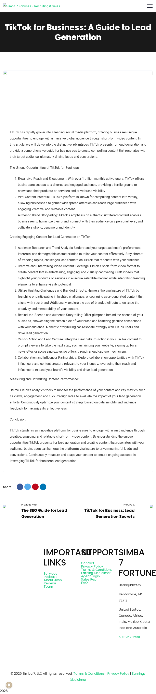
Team (48, 586)
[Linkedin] (54, 663)
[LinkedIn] (43, 487)
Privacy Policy (92, 566)
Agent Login (90, 576)
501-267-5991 (129, 637)
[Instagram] (32, 663)
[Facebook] (20, 487)
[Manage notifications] (9, 685)
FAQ (84, 582)
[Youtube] (43, 663)
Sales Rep (88, 579)
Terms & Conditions (96, 569)
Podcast (50, 576)
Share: (7, 487)
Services (50, 573)
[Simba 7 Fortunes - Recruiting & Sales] (31, 6)
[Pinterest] (35, 487)
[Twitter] (27, 487)
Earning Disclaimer (96, 573)
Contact (87, 563)
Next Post (129, 504)
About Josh (53, 580)
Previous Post (29, 504)
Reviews (50, 583)
